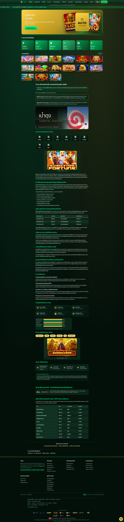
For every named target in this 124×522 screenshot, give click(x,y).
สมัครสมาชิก (104, 1)
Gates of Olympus (89, 467)
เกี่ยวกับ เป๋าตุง (49, 463)
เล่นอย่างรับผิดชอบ (78, 1)
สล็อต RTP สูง (23, 478)
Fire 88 (38, 434)
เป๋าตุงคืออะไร (30, 453)
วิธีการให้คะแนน (75, 392)
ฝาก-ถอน (49, 1)
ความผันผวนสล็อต (50, 484)
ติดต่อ (47, 504)
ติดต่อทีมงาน (49, 469)
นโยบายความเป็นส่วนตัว (61, 521)
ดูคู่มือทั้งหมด (53, 453)
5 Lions (38, 421)
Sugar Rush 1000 (89, 469)
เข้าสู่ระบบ (98, 1)
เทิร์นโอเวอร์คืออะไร (50, 490)
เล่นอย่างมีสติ (73, 518)
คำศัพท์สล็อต (49, 488)
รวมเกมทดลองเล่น (89, 463)
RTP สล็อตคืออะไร (37, 453)
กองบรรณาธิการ (50, 465)
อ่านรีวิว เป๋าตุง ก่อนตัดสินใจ (74, 445)
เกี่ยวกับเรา (64, 1)
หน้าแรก (30, 1)
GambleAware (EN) (70, 469)
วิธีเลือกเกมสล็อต (45, 453)
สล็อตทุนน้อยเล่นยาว (24, 482)
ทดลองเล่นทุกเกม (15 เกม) (33, 507)
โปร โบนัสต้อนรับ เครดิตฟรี (36, 501)
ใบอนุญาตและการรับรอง (51, 471)
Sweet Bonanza (89, 465)
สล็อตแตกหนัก (23, 480)
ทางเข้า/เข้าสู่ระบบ (56, 1)
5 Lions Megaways (40, 424)
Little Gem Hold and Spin (41, 415)
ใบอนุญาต (86, 1)
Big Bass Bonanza (40, 409)
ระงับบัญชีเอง (68, 465)
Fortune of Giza (40, 437)
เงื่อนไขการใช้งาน (68, 521)
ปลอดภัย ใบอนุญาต (41, 499)
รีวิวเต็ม (36, 499)
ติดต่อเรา (91, 1)
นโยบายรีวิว (70, 1)
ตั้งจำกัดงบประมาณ (69, 467)
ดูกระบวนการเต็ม (74, 104)
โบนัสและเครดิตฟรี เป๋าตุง (63, 445)
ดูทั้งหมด (100, 53)
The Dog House (40, 412)
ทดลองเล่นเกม (37, 1)
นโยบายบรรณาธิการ (50, 467)
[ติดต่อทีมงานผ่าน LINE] (121, 519)
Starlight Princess (40, 418)
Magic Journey (40, 430)
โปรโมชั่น (43, 1)
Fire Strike (39, 427)
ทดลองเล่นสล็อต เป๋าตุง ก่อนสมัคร (50, 445)
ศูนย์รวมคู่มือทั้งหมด (50, 478)
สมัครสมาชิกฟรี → (31, 28)
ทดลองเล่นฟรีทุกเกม (34, 504)
